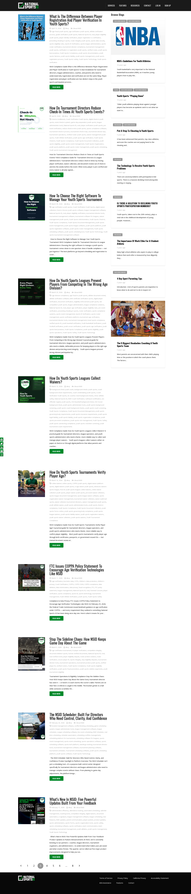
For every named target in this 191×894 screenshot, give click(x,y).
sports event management (65, 314)
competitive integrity (94, 650)
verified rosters (62, 666)
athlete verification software (59, 299)
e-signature (62, 817)
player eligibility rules (90, 308)
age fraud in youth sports (78, 295)
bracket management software (63, 726)
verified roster (92, 50)
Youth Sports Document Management (81, 223)
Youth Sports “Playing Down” (130, 96)
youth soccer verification (72, 326)
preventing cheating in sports (60, 41)
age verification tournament (61, 650)
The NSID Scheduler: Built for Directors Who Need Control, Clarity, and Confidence (78, 716)
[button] (111, 5)
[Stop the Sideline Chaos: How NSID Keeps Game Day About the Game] (31, 639)
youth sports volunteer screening (87, 423)
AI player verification (79, 650)
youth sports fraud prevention (68, 669)
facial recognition (85, 587)
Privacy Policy (122, 878)
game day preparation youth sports (83, 122)
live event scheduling (85, 732)
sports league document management (63, 496)
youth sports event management (72, 144)
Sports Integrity (75, 660)
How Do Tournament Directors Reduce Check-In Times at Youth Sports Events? (77, 109)
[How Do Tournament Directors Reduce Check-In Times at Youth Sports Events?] (31, 107)
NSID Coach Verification (76, 399)
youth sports (82, 597)
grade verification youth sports (66, 35)
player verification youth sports (92, 125)
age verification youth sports (79, 31)
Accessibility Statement (160, 878)
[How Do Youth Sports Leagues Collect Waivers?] (31, 378)
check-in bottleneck (58, 119)
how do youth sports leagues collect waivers (75, 490)
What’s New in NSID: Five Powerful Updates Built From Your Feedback (73, 801)
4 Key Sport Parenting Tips (129, 278)
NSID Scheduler (98, 732)
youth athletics (82, 829)
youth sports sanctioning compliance (62, 423)
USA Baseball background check (82, 402)
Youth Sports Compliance (69, 53)
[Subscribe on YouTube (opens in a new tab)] (1, 451)
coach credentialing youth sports (84, 393)
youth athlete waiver (57, 505)
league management (64, 590)
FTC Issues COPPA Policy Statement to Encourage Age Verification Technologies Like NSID (77, 569)
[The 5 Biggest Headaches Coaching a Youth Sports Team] (138, 302)
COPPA (71, 584)
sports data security (98, 41)
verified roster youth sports (76, 135)
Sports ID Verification (72, 44)
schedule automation (68, 735)
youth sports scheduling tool (74, 232)
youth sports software (64, 754)
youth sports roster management (77, 147)
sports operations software (91, 741)
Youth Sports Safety (71, 59)
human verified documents (77, 653)
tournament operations (58, 135)
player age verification (74, 308)
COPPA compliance (91, 584)
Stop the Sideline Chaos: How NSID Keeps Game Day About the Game (78, 641)
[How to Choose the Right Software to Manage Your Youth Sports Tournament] (31, 195)
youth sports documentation (88, 53)
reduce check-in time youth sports (74, 128)
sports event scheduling (72, 741)
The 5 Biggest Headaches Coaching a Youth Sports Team (137, 344)
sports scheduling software (59, 826)
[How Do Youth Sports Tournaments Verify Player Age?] (31, 472)
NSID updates (61, 820)
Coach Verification (61, 584)
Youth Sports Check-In (97, 219)
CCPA (76, 581)
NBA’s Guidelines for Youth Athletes (134, 61)
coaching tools (65, 814)
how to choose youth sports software (70, 210)
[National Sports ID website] (28, 6)
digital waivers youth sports (64, 487)
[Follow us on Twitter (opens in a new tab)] (1, 443)
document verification (65, 302)
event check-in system (62, 122)
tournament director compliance (74, 47)
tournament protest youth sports (88, 663)
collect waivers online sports (62, 483)
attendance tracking (76, 811)
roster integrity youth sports (80, 41)
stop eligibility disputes (89, 660)
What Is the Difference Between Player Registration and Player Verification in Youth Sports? (76, 19)
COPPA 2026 (79, 584)
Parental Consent (96, 590)
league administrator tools (64, 729)
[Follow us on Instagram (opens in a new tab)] (1, 455)
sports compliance (64, 594)
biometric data (69, 581)
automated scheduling (92, 811)
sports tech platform (71, 744)
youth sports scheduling (98, 147)
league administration (75, 305)
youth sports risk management (81, 420)
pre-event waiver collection (95, 493)
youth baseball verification (71, 323)
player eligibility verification (76, 213)
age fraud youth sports (60, 31)
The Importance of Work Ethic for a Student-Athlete (138, 242)
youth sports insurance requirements (84, 414)
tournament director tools (95, 213)
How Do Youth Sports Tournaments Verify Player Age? (78, 474)
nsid (93, 35)
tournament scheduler (57, 751)
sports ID (75, 594)
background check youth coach (63, 389)
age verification (57, 581)
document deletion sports (59, 653)
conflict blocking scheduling (83, 726)
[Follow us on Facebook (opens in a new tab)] (1, 439)
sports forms (69, 823)
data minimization (62, 587)
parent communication (74, 820)
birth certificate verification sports (81, 299)
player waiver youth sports (75, 493)
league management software (95, 210)
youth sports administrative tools (76, 505)
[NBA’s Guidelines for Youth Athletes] (138, 19)
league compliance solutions (94, 305)
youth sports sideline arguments (91, 669)
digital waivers (91, 814)
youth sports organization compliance (87, 417)
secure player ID (63, 660)
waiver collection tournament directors (68, 502)
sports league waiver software (88, 496)
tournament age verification (89, 317)
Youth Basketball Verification (91, 323)
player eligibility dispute (71, 657)
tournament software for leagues (87, 216)
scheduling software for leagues (87, 738)
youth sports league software (74, 226)
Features (119, 883)
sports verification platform (69, 317)
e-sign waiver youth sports (84, 487)
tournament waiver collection (84, 499)
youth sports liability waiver (70, 514)
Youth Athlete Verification (63, 138)
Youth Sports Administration (79, 219)
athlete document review (97, 295)
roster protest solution (88, 657)
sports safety (98, 823)
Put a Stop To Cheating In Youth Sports (135, 130)
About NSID (77, 28)
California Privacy (139, 878)
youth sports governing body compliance (78, 511)
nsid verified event (56, 657)
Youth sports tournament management (63, 150)
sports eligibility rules (57, 44)
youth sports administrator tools (74, 405)
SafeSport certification (93, 399)
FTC (93, 587)
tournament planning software (90, 748)
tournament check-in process (60, 132)
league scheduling (96, 817)
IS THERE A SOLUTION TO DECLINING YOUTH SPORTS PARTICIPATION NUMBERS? (137, 205)
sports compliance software (96, 128)
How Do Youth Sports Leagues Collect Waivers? (75, 380)
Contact (131, 883)
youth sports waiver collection (60, 517)
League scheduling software (67, 732)
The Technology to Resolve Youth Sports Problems (136, 167)
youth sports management (85, 56)
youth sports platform (57, 147)
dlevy (67, 28)
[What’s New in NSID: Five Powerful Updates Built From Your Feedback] (31, 799)
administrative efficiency (60, 811)
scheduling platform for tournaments (62, 738)
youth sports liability (68, 56)
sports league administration (90, 44)
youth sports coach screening (95, 408)
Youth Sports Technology (87, 59)
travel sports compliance (96, 320)
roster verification (85, 311)
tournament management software (62, 216)
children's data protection (88, 581)
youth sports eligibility (90, 329)
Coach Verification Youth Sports (77, 119)
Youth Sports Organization (94, 144)
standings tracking (86, 744)
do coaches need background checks (80, 396)
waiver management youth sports (94, 502)
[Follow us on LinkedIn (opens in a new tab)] (1, 447)
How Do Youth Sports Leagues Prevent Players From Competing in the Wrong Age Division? (79, 284)
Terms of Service (105, 878)
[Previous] (21, 866)
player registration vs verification (89, 38)
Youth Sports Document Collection (87, 141)
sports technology (85, 594)
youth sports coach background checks (70, 408)
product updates (100, 820)
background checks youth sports (85, 389)
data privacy (74, 587)
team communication (90, 826)
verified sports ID (55, 323)
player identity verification (68, 38)
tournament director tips (97, 132)
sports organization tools (84, 823)
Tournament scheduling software (77, 751)
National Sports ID (84, 35)
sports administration (57, 823)
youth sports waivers (78, 517)
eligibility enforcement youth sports (86, 302)
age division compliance (60, 295)
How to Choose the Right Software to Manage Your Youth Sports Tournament (76, 197)
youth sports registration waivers (92, 514)
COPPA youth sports (80, 483)
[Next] (79, 866)
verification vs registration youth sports (73, 50)
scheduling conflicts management (88, 735)
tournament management (77, 320)
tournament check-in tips (79, 132)
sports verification (75, 826)
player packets (88, 820)
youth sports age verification (83, 138)
